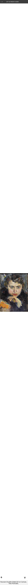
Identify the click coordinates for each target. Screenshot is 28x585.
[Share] (23, 1)
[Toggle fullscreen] (19, 1)
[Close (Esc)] (26, 1)
